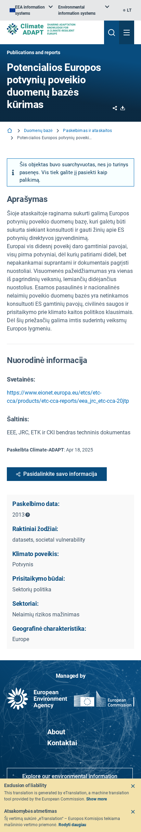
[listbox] (31, 10)
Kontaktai (62, 743)
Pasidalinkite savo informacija (60, 474)
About (56, 732)
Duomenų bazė (38, 130)
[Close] (133, 786)
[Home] (10, 131)
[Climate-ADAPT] (53, 29)
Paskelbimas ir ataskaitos (87, 130)
